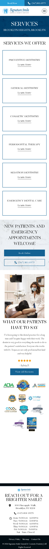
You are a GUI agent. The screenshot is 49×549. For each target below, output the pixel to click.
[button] (44, 11)
